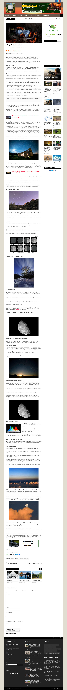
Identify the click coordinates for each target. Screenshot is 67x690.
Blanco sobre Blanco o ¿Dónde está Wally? (48, 123)
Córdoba (50, 646)
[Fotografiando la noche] (24, 42)
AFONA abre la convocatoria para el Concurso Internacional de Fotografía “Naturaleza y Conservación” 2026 (57, 109)
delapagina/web (59, 688)
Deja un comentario (24, 47)
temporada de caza (56, 653)
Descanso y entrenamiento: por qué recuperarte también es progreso (35, 675)
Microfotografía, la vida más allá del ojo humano (57, 148)
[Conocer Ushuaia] (24, 575)
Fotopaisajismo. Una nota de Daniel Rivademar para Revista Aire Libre (26, 172)
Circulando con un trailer (13, 648)
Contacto (7, 1)
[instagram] (60, 1)
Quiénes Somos (8, 15)
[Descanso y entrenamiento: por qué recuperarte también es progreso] (27, 675)
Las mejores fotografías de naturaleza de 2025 (57, 136)
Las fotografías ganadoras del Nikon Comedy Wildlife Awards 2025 (47, 149)
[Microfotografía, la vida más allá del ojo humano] (57, 143)
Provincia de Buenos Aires (52, 651)
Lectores (20, 15)
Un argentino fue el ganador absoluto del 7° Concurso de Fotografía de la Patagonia (57, 89)
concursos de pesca (55, 644)
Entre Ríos (54, 646)
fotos (28, 212)
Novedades (26, 15)
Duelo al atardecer (47, 161)
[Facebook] (56, 1)
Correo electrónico (9, 612)
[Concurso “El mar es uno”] (57, 157)
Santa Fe (50, 653)
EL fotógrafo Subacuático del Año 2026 (48, 136)
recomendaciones (23, 558)
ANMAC (45, 644)
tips (27, 558)
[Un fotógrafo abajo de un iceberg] (36, 575)
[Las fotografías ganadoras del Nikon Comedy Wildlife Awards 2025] (48, 143)
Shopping (33, 15)
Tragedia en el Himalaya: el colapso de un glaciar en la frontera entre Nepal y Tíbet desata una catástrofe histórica (33, 654)
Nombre (7, 607)
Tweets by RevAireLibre (47, 36)
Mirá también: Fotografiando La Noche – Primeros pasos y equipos (25, 116)
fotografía (12, 558)
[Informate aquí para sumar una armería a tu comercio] (41, 8)
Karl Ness (16, 558)
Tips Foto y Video (16, 47)
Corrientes (46, 646)
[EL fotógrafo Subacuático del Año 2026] (48, 131)
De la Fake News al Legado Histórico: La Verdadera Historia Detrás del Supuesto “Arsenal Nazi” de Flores (52, 667)
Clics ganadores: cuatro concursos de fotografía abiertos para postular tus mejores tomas (53, 76)
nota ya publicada (12, 56)
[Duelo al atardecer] (48, 157)
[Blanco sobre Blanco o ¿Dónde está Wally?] (48, 118)
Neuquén (45, 651)
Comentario (8, 594)
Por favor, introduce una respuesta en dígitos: (14, 621)
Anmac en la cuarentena (13, 644)
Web (6, 616)
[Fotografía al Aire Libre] (11, 575)
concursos (49, 644)
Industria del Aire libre (42, 15)
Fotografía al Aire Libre (11, 580)
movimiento (17, 309)
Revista (14, 15)
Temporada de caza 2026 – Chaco (52, 675)
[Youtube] (59, 1)
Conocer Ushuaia (22, 580)
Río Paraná (46, 653)
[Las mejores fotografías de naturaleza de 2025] (57, 131)
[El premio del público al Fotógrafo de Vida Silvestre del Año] (57, 118)
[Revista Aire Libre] (10, 8)
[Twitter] (57, 1)
